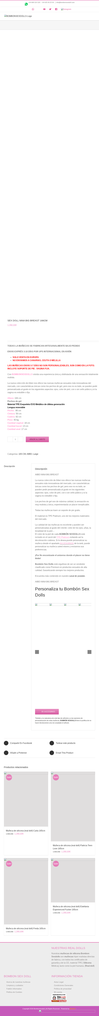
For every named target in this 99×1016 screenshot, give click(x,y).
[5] (49, 174)
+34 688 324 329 (34, 2)
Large (35, 454)
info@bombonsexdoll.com (65, 2)
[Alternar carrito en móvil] (89, 16)
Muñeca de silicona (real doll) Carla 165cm (25, 831)
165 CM (22, 454)
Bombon (73, 1009)
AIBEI (29, 454)
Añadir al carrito (37, 439)
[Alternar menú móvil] (94, 16)
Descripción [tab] (9, 466)
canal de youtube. (77, 576)
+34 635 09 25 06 (48, 2)
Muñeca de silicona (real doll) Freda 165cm (26, 928)
